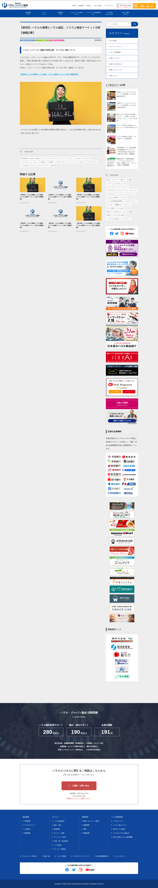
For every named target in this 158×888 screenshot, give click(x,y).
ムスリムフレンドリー (43, 165)
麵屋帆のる (118, 204)
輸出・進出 (57, 825)
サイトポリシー (121, 856)
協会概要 (81, 5)
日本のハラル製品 (119, 829)
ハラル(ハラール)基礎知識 (92, 13)
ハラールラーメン (130, 194)
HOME (74, 5)
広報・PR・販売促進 (61, 841)
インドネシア (123, 197)
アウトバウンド (52, 158)
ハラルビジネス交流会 (113, 219)
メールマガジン (108, 5)
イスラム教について (120, 825)
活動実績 (60, 13)
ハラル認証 (50, 162)
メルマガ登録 (115, 391)
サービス (44, 13)
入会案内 (27, 829)
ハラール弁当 (24, 165)
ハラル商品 (109, 13)
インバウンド (62, 158)
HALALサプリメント (40, 158)
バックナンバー (129, 391)
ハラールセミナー (81, 162)
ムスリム (32, 165)
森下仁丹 (54, 165)
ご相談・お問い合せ (80, 786)
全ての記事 (112, 40)
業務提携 (86, 833)
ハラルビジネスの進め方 (121, 833)
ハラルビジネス (87, 158)
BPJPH (109, 215)
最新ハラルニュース (115, 70)
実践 (84, 829)
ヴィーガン (110, 204)
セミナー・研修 (59, 833)
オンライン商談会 (60, 849)
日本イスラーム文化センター (114, 211)
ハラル (70, 158)
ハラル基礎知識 (117, 817)
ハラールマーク (92, 162)
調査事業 (86, 825)
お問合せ (88, 5)
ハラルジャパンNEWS (76, 13)
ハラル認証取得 (59, 821)
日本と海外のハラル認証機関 (123, 837)
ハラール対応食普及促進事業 (114, 201)
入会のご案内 (98, 5)
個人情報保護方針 (102, 856)
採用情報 (27, 833)
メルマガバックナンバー (81, 856)
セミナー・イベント (115, 46)
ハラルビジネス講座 (112, 197)
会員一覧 (47, 856)
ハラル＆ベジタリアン (61, 162)
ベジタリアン (126, 204)
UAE (134, 219)
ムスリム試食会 (129, 211)
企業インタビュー (115, 58)
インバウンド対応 (60, 837)
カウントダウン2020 (118, 215)
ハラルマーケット (25, 162)
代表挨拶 (27, 821)
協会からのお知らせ (115, 64)
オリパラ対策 (110, 208)
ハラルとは (77, 158)
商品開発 (57, 829)
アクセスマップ (29, 825)
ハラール (71, 162)
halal (32, 158)
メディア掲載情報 (115, 52)
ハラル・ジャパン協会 (38, 162)
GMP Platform (24, 158)
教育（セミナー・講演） (91, 821)
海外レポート (113, 75)
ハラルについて (118, 821)
